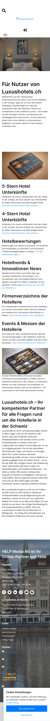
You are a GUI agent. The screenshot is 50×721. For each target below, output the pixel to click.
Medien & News (9, 628)
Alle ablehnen (26, 715)
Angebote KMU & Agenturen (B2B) (17, 604)
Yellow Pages (8, 639)
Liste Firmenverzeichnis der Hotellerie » (26, 315)
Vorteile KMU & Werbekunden (16, 608)
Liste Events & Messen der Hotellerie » (29, 342)
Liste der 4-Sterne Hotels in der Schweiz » (20, 233)
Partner (5, 616)
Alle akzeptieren (27, 708)
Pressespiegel (8, 636)
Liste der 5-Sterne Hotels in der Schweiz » (20, 205)
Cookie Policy (12, 702)
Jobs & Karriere (9, 632)
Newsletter (7, 612)
